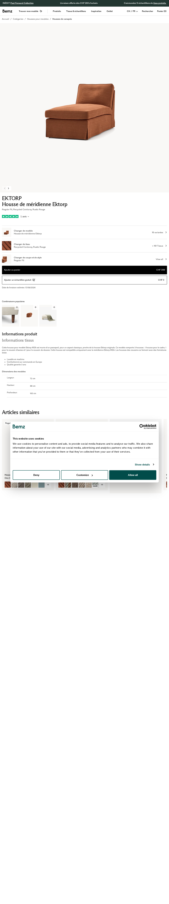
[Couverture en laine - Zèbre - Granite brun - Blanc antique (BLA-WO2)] (115, 487)
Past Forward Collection (22, 3)
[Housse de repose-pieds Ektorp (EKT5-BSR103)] (68, 485)
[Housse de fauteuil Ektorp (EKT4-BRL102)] (41, 485)
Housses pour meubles (38, 19)
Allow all (133, 475)
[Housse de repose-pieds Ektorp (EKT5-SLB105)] (88, 485)
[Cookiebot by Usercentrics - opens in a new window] (141, 426)
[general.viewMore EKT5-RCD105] (102, 485)
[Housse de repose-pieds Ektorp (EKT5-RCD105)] (61, 485)
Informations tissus (18, 340)
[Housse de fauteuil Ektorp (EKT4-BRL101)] (35, 485)
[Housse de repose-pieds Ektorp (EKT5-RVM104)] (75, 485)
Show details (142, 464)
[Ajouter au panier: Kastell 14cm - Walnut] (17, 307)
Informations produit (19, 334)
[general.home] (7, 11)
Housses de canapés (62, 19)
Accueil (5, 19)
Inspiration (96, 11)
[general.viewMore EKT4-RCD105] (48, 485)
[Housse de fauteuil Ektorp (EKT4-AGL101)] (14, 485)
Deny (36, 475)
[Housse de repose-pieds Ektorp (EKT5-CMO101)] (82, 485)
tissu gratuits (159, 3)
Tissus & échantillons (76, 11)
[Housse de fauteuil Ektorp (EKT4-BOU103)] (28, 485)
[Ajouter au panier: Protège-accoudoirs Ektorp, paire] (35, 307)
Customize (82, 475)
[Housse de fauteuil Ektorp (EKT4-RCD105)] (8, 485)
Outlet (110, 11)
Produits (57, 11)
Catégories (18, 19)
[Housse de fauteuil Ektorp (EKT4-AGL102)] (21, 485)
